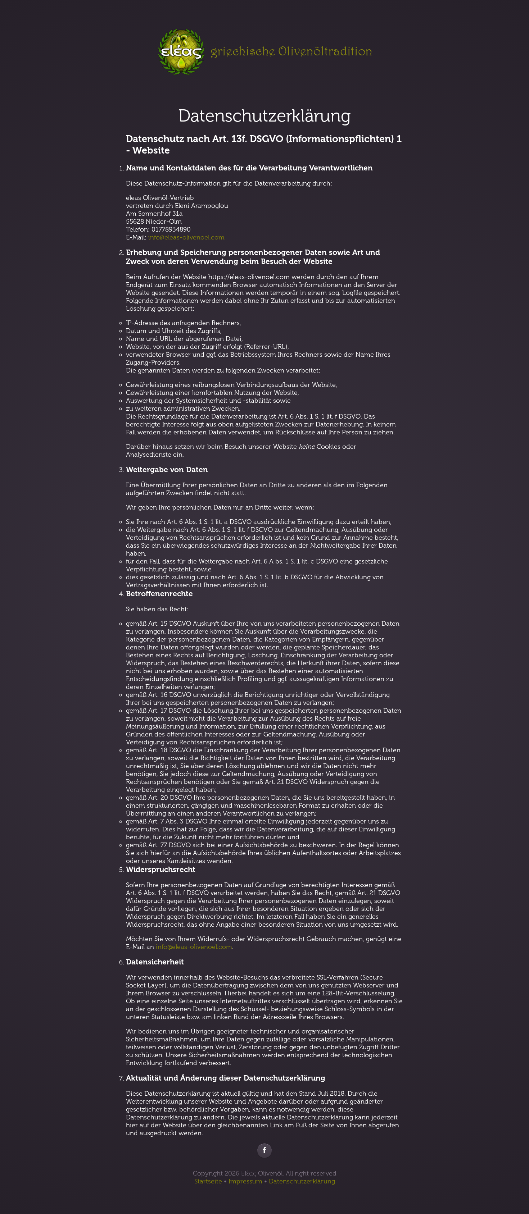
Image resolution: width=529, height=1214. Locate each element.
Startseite (208, 1181)
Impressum (245, 1181)
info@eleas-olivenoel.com (186, 237)
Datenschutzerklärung (302, 1181)
